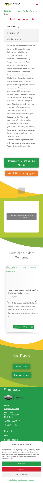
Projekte (25, 11)
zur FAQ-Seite (21, 366)
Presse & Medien (11, 439)
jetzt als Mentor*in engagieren (21, 173)
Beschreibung (13, 26)
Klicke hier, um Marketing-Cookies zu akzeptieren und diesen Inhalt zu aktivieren (21, 217)
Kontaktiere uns (21, 374)
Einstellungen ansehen (21, 475)
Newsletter (9, 431)
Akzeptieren (21, 464)
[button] (40, 445)
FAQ (6, 435)
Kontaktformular (11, 425)
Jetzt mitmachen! (14, 39)
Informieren (17, 11)
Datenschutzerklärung (23, 480)
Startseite (7, 11)
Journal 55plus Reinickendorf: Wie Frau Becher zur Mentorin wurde (21, 291)
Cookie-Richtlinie (13, 480)
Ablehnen (21, 469)
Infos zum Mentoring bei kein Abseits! (21, 162)
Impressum (31, 480)
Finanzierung (13, 32)
